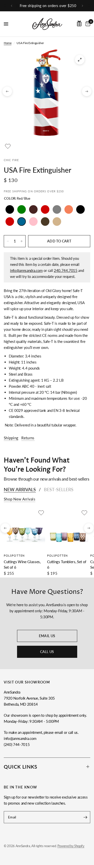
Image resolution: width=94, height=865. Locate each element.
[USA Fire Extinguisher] (22, 221)
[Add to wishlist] (8, 146)
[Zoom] (79, 59)
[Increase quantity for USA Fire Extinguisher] (21, 241)
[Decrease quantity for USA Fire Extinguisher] (8, 241)
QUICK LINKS (20, 767)
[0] (87, 24)
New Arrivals (20, 489)
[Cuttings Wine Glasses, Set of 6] (24, 529)
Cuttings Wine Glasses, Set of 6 (22, 564)
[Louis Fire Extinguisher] (45, 221)
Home (8, 43)
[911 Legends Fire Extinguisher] (80, 209)
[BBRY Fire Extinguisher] (57, 221)
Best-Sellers (58, 489)
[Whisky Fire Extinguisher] (10, 209)
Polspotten (14, 555)
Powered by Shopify (70, 846)
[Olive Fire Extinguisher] (22, 209)
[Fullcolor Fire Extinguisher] (69, 209)
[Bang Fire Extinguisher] (10, 221)
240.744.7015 (65, 270)
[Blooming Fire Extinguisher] (33, 221)
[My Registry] (79, 23)
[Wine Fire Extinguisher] (33, 209)
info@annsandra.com (26, 270)
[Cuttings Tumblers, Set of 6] (67, 529)
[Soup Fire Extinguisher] (45, 209)
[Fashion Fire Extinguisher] (57, 209)
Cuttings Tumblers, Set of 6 (66, 564)
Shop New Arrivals (19, 499)
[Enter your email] (85, 817)
